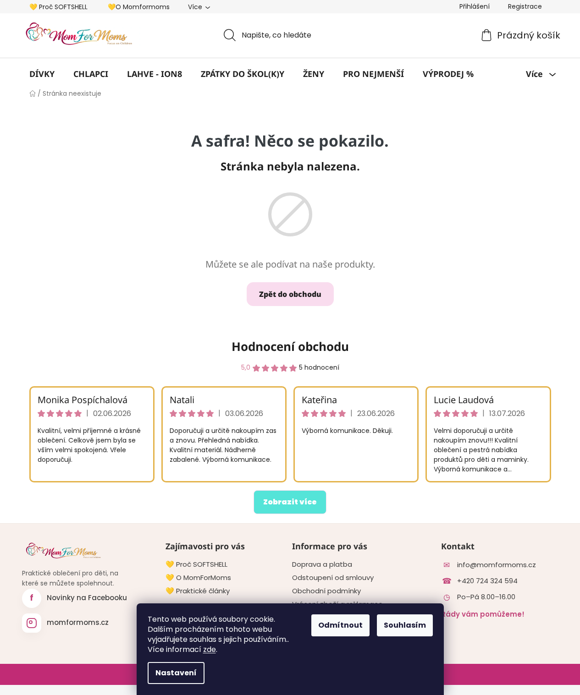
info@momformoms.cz (496, 564)
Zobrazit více (290, 502)
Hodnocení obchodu (290, 346)
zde (209, 649)
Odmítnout (340, 625)
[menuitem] (42, 73)
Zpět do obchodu (290, 294)
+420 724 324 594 (487, 581)
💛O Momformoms (139, 6)
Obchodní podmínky (326, 591)
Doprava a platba (322, 564)
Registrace (525, 6)
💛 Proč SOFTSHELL (58, 6)
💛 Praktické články (198, 591)
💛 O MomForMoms (198, 577)
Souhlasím (405, 625)
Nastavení (176, 673)
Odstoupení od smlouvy (333, 577)
